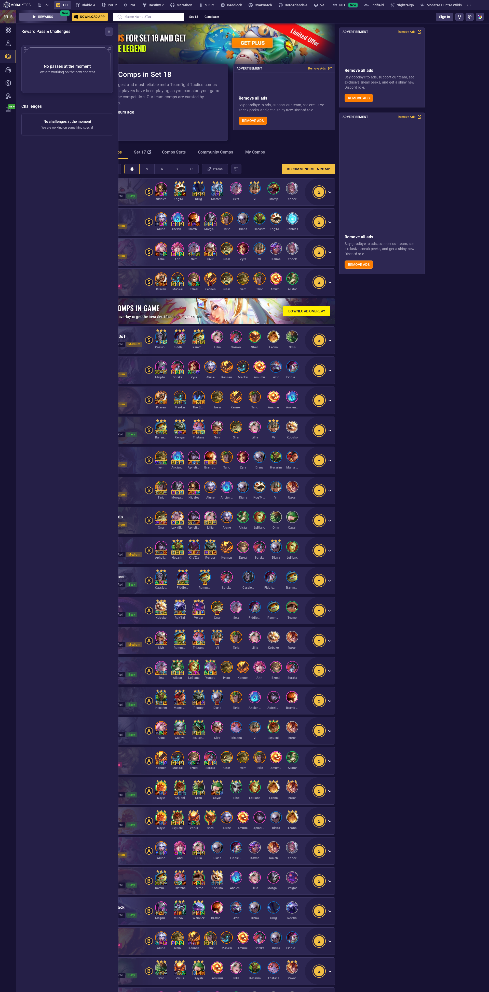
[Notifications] (459, 17)
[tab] (142, 153)
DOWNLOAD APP (92, 17)
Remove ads (359, 98)
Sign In (444, 17)
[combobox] (148, 17)
